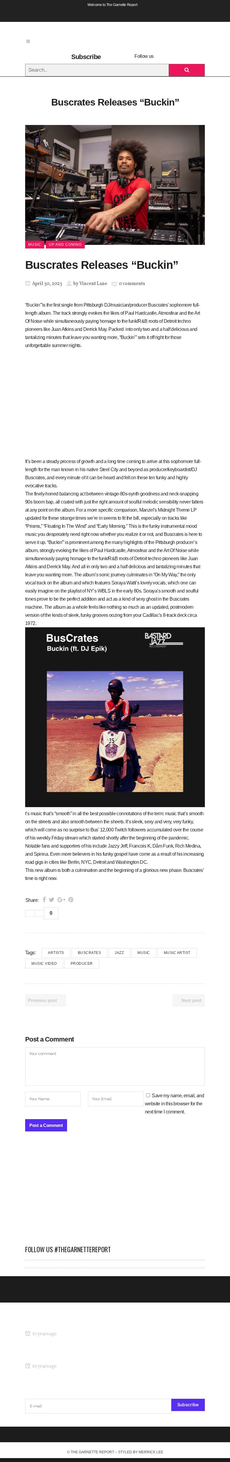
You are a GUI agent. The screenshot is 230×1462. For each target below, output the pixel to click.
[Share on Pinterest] (70, 899)
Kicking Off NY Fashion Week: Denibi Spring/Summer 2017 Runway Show (98, 1354)
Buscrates (89, 953)
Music (143, 953)
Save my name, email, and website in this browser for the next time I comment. (174, 1103)
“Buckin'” (33, 305)
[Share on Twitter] (52, 899)
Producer (82, 963)
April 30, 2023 (46, 284)
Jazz (119, 953)
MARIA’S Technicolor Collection (56, 1322)
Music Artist (177, 953)
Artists (56, 953)
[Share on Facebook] (44, 899)
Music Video (44, 963)
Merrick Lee (151, 1452)
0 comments (132, 284)
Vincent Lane (93, 284)
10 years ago (43, 1334)
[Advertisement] (115, 1191)
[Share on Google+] (61, 899)
